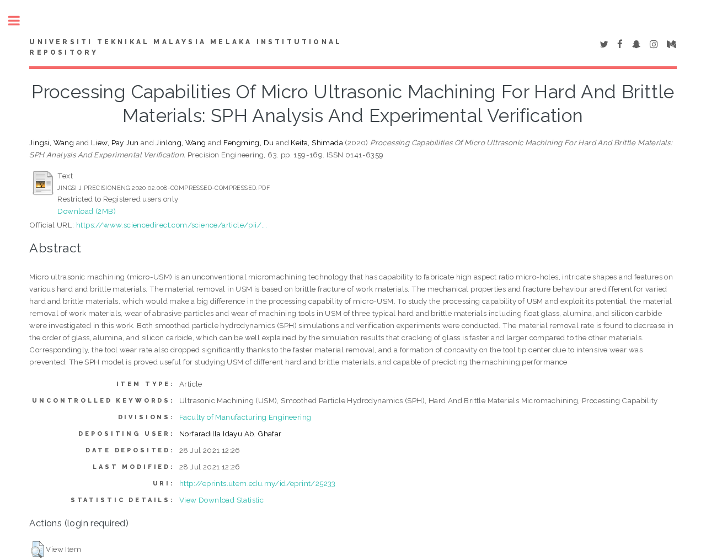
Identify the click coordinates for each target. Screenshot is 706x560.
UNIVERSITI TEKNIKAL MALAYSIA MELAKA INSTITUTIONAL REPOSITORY (185, 47)
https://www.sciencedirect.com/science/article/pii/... (171, 224)
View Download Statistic (221, 499)
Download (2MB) (86, 211)
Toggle (20, 20)
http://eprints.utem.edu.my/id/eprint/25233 (257, 483)
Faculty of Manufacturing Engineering (245, 417)
